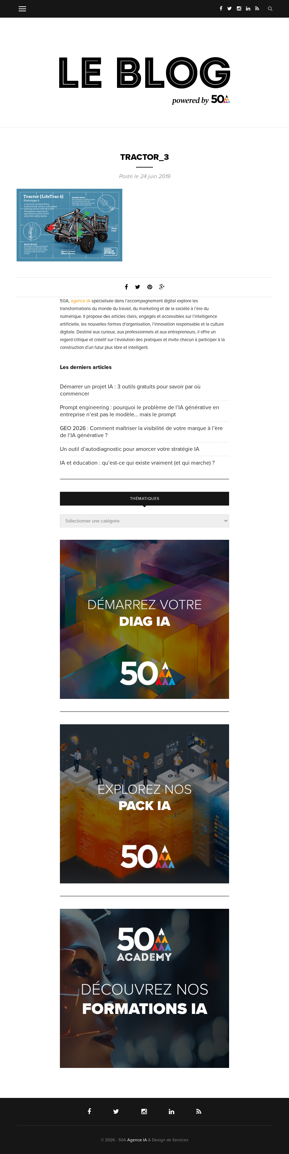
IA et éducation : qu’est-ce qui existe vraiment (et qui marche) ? (137, 462)
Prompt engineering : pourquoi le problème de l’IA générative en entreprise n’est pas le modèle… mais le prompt (139, 411)
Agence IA (137, 1139)
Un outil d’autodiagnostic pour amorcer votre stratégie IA (129, 449)
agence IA (81, 301)
